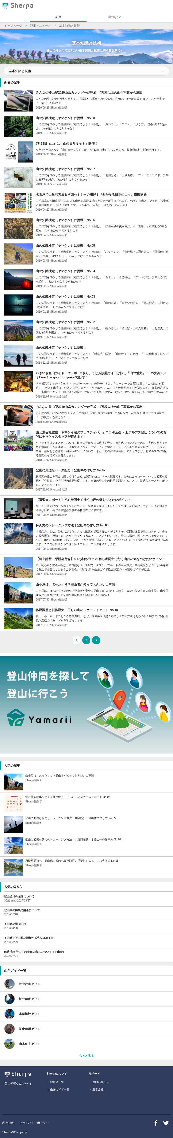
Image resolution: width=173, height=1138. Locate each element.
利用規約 (8, 1123)
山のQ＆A (114, 17)
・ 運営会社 (96, 1089)
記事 (58, 17)
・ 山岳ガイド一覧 (58, 1089)
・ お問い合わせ (99, 1082)
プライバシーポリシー (34, 1123)
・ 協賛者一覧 (55, 1082)
